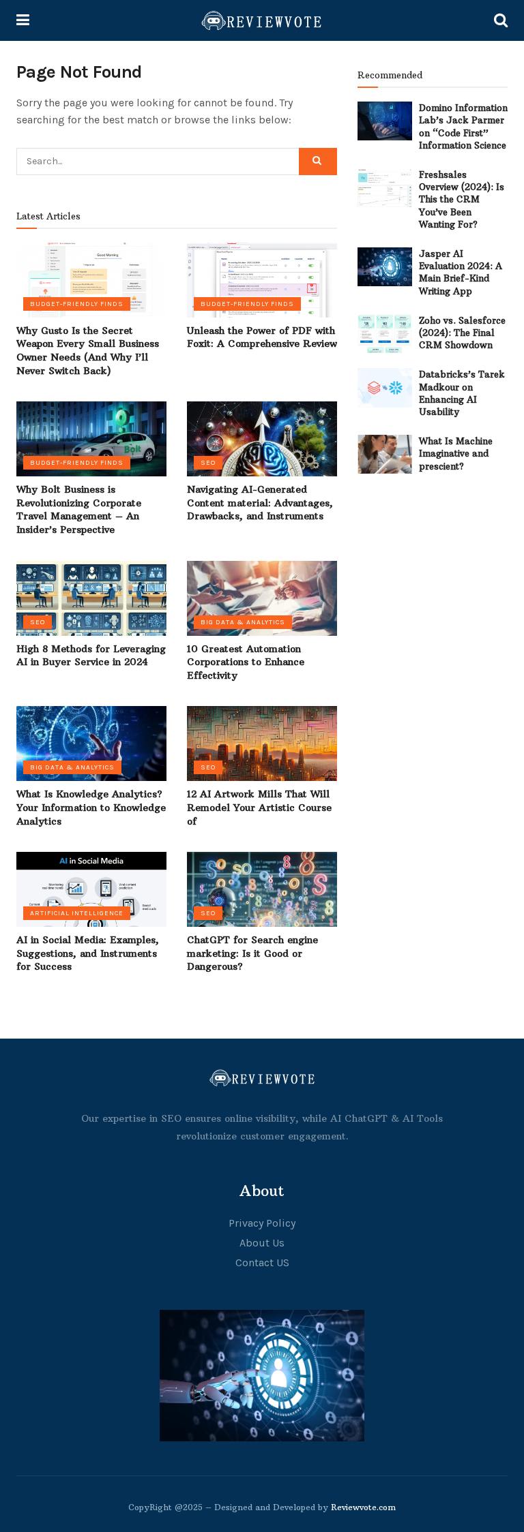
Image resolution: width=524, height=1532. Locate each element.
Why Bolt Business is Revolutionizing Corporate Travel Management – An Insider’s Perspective (78, 509)
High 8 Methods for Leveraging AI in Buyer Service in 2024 (91, 656)
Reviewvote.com (363, 1507)
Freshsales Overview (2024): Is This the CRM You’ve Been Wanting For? (461, 199)
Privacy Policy (262, 1222)
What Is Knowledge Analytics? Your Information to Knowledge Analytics (91, 807)
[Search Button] (318, 161)
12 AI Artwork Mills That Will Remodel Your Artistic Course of (259, 807)
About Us (262, 1242)
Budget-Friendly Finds (76, 304)
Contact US (262, 1262)
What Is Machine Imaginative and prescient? (456, 453)
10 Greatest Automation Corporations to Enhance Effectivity (245, 662)
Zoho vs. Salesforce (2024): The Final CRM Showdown (462, 332)
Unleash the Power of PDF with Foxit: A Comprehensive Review (262, 337)
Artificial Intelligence (76, 913)
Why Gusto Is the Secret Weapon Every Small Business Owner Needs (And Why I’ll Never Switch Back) (87, 350)
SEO (208, 463)
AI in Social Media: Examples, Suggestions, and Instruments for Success (87, 953)
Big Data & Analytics (243, 622)
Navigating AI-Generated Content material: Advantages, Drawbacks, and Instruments (260, 502)
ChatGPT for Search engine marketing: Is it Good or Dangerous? (252, 953)
